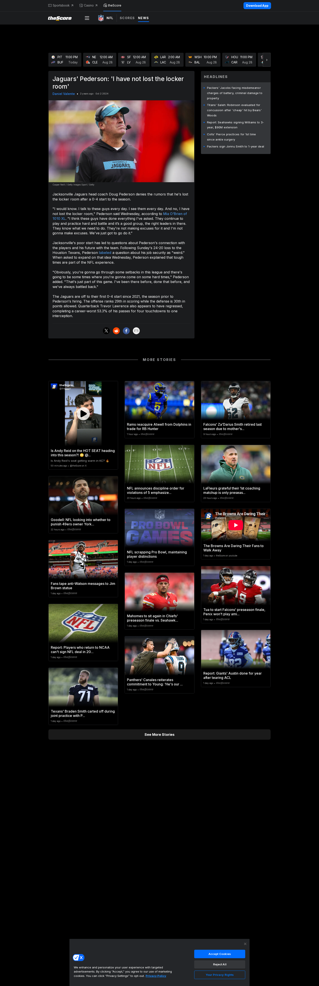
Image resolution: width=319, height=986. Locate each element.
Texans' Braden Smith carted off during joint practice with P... (83, 713)
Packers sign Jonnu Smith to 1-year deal (235, 146)
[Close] (245, 944)
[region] (159, 962)
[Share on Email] (136, 330)
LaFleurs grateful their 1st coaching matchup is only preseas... (231, 490)
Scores (127, 18)
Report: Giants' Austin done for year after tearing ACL (232, 675)
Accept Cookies (220, 954)
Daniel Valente (64, 94)
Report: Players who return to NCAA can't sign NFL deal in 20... (80, 649)
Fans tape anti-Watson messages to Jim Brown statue (83, 585)
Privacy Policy (156, 976)
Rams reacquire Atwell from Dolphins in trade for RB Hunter (159, 426)
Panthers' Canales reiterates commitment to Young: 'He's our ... (155, 682)
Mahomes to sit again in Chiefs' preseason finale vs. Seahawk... (152, 618)
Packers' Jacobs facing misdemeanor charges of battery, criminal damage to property (234, 93)
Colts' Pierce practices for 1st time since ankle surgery (231, 136)
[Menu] (87, 18)
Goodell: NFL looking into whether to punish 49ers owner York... (80, 522)
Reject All (220, 964)
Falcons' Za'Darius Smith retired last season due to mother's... (232, 426)
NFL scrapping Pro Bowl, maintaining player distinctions (157, 554)
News (143, 18)
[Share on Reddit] (116, 330)
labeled (105, 252)
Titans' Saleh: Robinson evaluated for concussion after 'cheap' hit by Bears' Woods (234, 110)
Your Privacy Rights (220, 974)
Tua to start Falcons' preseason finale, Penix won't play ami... (234, 611)
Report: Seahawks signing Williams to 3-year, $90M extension (235, 125)
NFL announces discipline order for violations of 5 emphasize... (155, 490)
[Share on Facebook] (126, 330)
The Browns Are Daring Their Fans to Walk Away (233, 548)
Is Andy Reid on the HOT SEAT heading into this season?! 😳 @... (83, 452)
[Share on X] (106, 330)
